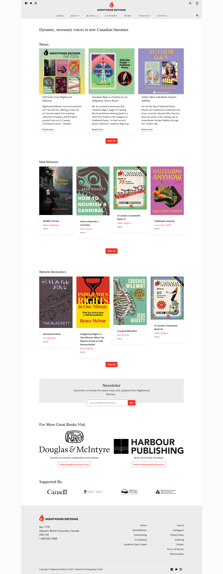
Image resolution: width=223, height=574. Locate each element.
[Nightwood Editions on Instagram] (180, 569)
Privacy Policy (177, 534)
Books (92, 16)
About (75, 16)
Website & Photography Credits (89, 569)
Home (60, 16)
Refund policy (177, 553)
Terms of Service (175, 549)
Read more (48, 129)
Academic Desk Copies (135, 544)
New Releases (140, 530)
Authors (111, 16)
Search (180, 525)
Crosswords (141, 539)
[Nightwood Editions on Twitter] (176, 569)
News (128, 16)
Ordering (179, 539)
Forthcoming (140, 534)
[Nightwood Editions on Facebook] (172, 569)
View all (111, 140)
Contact (145, 16)
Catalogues (178, 530)
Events (163, 16)
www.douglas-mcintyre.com (74, 464)
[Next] (188, 203)
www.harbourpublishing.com (148, 464)
